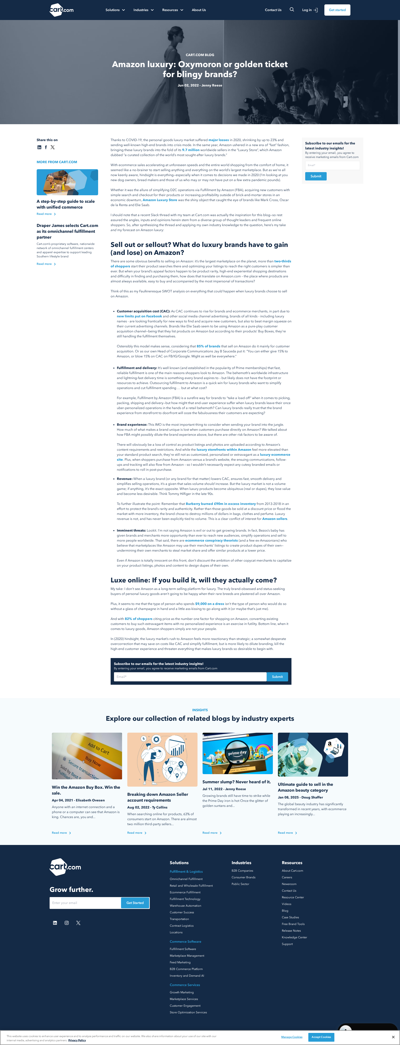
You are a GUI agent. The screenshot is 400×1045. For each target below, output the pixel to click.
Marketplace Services (184, 999)
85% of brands (208, 346)
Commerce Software (185, 941)
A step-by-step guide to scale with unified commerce (66, 204)
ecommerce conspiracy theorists (211, 540)
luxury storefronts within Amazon (224, 449)
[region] (200, 1037)
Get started (337, 10)
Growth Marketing (182, 992)
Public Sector (240, 884)
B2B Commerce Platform (186, 969)
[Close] (393, 1037)
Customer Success (182, 912)
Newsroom (289, 884)
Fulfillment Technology (185, 899)
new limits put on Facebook (139, 316)
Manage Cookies (291, 1037)
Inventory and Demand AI (187, 976)
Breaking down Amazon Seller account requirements (157, 797)
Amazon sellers (274, 519)
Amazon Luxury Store (160, 200)
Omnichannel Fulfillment (186, 879)
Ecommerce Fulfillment (185, 892)
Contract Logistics (182, 926)
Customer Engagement (185, 1006)
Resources (292, 863)
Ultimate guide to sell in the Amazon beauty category (305, 787)
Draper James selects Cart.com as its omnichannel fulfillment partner (67, 231)
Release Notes (291, 931)
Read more (44, 214)
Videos (286, 904)
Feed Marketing (180, 962)
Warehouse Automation (185, 906)
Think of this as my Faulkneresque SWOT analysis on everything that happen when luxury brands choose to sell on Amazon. (199, 294)
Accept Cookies (321, 1037)
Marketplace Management (187, 956)
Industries (241, 863)
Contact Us (273, 10)
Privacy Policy (77, 1040)
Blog (285, 911)
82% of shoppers (138, 619)
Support (287, 944)
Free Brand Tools (293, 924)
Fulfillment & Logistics (186, 871)
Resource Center (293, 897)
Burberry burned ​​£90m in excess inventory (221, 504)
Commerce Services (185, 985)
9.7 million (191, 150)
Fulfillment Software (183, 949)
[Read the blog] (67, 182)
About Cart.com (292, 871)
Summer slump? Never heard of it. (236, 782)
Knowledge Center (294, 937)
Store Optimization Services (188, 1012)
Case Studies (290, 917)
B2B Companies (242, 871)
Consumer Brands (243, 877)
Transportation (179, 919)
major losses (219, 140)
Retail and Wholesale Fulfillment (191, 886)
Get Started (135, 903)
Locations (176, 932)
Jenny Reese (211, 85)
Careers (287, 877)
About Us (199, 10)
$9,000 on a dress (209, 604)
